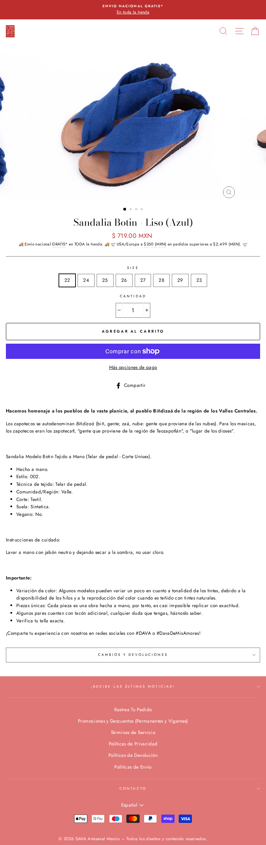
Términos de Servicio (133, 732)
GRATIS (58, 244)
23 (199, 280)
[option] (133, 9)
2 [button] (131, 210)
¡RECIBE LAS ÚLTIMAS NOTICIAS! (133, 686)
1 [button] (125, 209)
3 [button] (137, 210)
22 (67, 280)
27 (143, 280)
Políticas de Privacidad (133, 743)
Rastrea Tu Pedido (133, 709)
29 (180, 280)
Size (133, 267)
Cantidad (133, 296)
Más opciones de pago (133, 367)
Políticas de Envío (132, 766)
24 (86, 280)
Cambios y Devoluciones (133, 654)
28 (161, 280)
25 (105, 280)
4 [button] (142, 210)
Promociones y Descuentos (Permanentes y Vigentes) (133, 720)
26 (124, 280)
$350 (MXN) (155, 244)
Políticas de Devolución (133, 755)
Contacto (132, 788)
